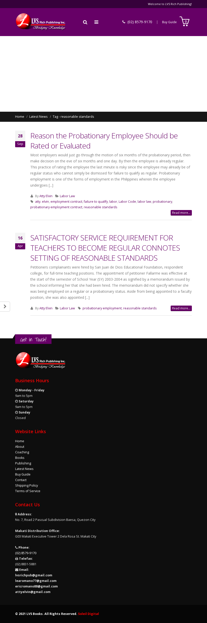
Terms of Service (27, 491)
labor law (144, 201)
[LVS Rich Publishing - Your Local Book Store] (40, 22)
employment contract (66, 201)
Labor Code (127, 201)
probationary (162, 201)
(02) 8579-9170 (25, 553)
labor (113, 201)
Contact (21, 480)
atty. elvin (42, 201)
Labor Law (67, 196)
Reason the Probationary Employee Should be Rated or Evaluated (104, 140)
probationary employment (102, 308)
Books (19, 458)
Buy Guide (169, 22)
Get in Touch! (33, 339)
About (19, 446)
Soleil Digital (88, 614)
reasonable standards (100, 207)
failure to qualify (96, 201)
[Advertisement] (103, 74)
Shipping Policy (26, 485)
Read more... (181, 213)
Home (19, 441)
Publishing (23, 463)
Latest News (24, 469)
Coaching (22, 452)
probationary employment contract (56, 207)
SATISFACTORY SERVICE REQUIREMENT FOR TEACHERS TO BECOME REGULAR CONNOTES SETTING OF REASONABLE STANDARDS (105, 247)
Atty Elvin (46, 196)
